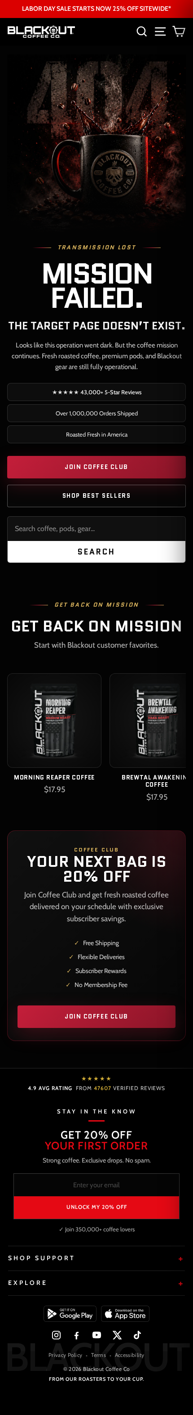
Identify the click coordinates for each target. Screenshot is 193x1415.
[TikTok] (137, 1335)
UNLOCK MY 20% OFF (96, 1206)
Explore (28, 1283)
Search (97, 551)
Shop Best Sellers (96, 495)
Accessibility (130, 1355)
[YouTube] (97, 1335)
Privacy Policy (65, 1355)
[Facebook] (76, 1335)
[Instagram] (56, 1335)
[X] (117, 1335)
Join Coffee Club (96, 467)
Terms (98, 1355)
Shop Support (41, 1258)
